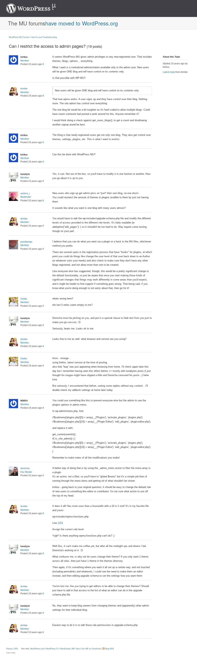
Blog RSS (109, 648)
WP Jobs (76, 648)
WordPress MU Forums (19, 37)
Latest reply (169, 72)
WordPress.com (37, 648)
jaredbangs (26, 241)
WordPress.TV (52, 648)
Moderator (25, 197)
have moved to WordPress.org (81, 23)
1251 (60, 522)
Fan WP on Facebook (91, 648)
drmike (24, 88)
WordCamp (65, 648)
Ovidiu (23, 298)
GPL (16, 648)
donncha (25, 468)
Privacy (9, 648)
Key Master (26, 472)
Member (24, 60)
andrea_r (25, 193)
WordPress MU (35, 8)
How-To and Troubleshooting (44, 37)
